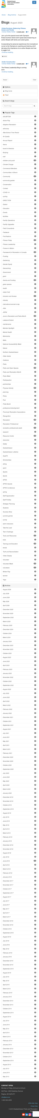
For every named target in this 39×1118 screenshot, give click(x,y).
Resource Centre (19, 436)
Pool (19, 400)
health (19, 288)
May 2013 (19, 1076)
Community (19, 176)
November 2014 (19, 1005)
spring (19, 492)
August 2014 (19, 1017)
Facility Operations (19, 220)
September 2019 (19, 809)
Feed (6, 95)
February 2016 (19, 953)
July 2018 (19, 857)
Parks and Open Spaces (19, 368)
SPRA (19, 480)
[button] (34, 105)
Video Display (19, 556)
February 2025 (19, 625)
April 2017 (19, 913)
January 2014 (19, 1045)
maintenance (19, 324)
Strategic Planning (19, 504)
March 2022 (19, 705)
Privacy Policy (34, 1106)
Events (5, 56)
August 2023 (19, 657)
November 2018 (19, 849)
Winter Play (19, 572)
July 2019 (19, 817)
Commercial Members (19, 168)
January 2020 (19, 793)
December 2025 (19, 609)
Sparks (19, 472)
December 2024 (19, 629)
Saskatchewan (19, 448)
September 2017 (19, 893)
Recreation (19, 420)
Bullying (19, 152)
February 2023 (19, 669)
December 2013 (19, 1049)
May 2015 (19, 981)
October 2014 (19, 1009)
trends (19, 548)
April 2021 (19, 745)
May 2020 (19, 781)
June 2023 (19, 661)
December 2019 (19, 797)
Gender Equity (19, 264)
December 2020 (19, 757)
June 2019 (19, 821)
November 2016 (19, 925)
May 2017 (19, 909)
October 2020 (19, 765)
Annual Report (19, 140)
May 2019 (19, 825)
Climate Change (19, 164)
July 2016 (19, 941)
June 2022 (19, 697)
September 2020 (19, 769)
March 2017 (19, 917)
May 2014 (19, 1029)
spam (19, 468)
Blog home (8, 91)
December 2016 (19, 921)
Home (4, 15)
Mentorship (19, 336)
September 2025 (19, 617)
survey (19, 520)
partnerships (19, 384)
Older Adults (19, 356)
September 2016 (19, 933)
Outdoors (19, 360)
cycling (19, 196)
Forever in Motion (19, 248)
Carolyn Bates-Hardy (8, 32)
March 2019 (19, 833)
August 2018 (19, 853)
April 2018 (19, 865)
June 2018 (19, 861)
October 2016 (19, 929)
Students (19, 508)
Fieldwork (19, 232)
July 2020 (19, 773)
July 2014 (19, 1021)
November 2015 (19, 965)
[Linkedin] (26, 1114)
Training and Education (19, 544)
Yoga (19, 580)
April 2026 (19, 605)
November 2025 (19, 613)
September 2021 (19, 725)
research (19, 432)
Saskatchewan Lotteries (19, 452)
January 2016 (19, 957)
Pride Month (19, 404)
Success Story (19, 512)
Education (19, 208)
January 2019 (19, 841)
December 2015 (19, 961)
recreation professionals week (19, 428)
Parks (19, 364)
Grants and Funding (19, 280)
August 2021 (19, 729)
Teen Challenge (19, 532)
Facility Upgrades (19, 224)
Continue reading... (8, 52)
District (19, 204)
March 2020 (19, 789)
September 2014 (19, 1013)
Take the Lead (19, 528)
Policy (19, 396)
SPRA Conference (19, 488)
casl (19, 156)
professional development (19, 408)
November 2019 (19, 801)
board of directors (19, 148)
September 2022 (19, 685)
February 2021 (19, 753)
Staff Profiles (19, 500)
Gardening (19, 260)
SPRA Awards (19, 484)
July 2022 (19, 693)
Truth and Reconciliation (19, 552)
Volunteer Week (19, 564)
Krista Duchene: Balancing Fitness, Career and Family (13, 29)
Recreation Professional (19, 424)
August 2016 (19, 937)
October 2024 (19, 633)
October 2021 (19, 721)
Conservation (19, 184)
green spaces (19, 284)
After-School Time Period (19, 132)
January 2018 (19, 877)
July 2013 (19, 1068)
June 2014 (19, 1025)
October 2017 (19, 889)
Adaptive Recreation (19, 124)
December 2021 (19, 717)
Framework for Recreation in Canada (19, 252)
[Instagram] (29, 1114)
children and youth (19, 160)
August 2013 (19, 1064)
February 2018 (19, 873)
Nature (19, 348)
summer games (19, 516)
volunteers (19, 568)
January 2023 (19, 673)
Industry (19, 300)
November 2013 (19, 1053)
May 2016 (19, 949)
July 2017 (19, 901)
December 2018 (19, 845)
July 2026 (19, 593)
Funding (19, 256)
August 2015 (19, 973)
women (19, 576)
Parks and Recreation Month (19, 372)
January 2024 (19, 641)
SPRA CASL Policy (33, 1103)
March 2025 (19, 621)
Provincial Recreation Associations (19, 412)
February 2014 (19, 1041)
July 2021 (19, 733)
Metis (19, 340)
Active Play (19, 120)
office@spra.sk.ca (5, 1097)
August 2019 (19, 813)
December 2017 (19, 881)
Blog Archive (12, 15)
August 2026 (19, 589)
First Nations (19, 236)
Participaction (19, 380)
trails (19, 540)
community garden (19, 180)
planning (19, 392)
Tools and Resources (19, 536)
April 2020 (19, 785)
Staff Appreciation (19, 496)
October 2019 (19, 805)
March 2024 (19, 637)
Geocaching (19, 268)
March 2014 (19, 1037)
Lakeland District (19, 320)
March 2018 (19, 869)
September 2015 (19, 969)
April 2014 (19, 1032)
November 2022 (19, 677)
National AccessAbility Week (19, 344)
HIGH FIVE (19, 292)
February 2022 (19, 709)
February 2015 (19, 993)
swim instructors (19, 524)
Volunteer (19, 560)
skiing (19, 464)
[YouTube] (23, 1114)
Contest (19, 188)
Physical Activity (19, 388)
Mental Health (19, 332)
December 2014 (19, 1001)
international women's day (19, 304)
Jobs (19, 308)
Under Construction (8, 62)
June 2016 (19, 945)
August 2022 (19, 689)
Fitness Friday (19, 240)
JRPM (19, 312)
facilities (19, 216)
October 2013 (19, 1057)
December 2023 (19, 645)
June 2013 (19, 1072)
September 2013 (19, 1060)
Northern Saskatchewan (19, 352)
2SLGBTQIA (19, 116)
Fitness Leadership (19, 244)
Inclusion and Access (19, 296)
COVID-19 (19, 192)
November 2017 (19, 885)
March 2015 (19, 989)
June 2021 (19, 737)
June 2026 (19, 597)
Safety (19, 444)
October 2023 (19, 653)
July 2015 (19, 977)
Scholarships (19, 460)
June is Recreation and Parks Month (19, 316)
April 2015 (19, 985)
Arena (19, 144)
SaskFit (19, 456)
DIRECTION (19, 200)
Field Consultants (19, 228)
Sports (19, 476)
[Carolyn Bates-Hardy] (34, 31)
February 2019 (19, 837)
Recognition (19, 416)
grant (19, 276)
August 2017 (19, 897)
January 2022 (19, 713)
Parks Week (19, 376)
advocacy (19, 128)
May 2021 (19, 741)
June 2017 (19, 905)
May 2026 (19, 601)
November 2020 (19, 761)
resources (19, 440)
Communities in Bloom (19, 172)
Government (19, 272)
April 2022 (19, 701)
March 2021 (19, 749)
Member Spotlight (19, 328)
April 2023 (19, 665)
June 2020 (19, 777)
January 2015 (19, 997)
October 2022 (19, 681)
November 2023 (19, 649)
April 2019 (19, 829)
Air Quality (19, 136)
